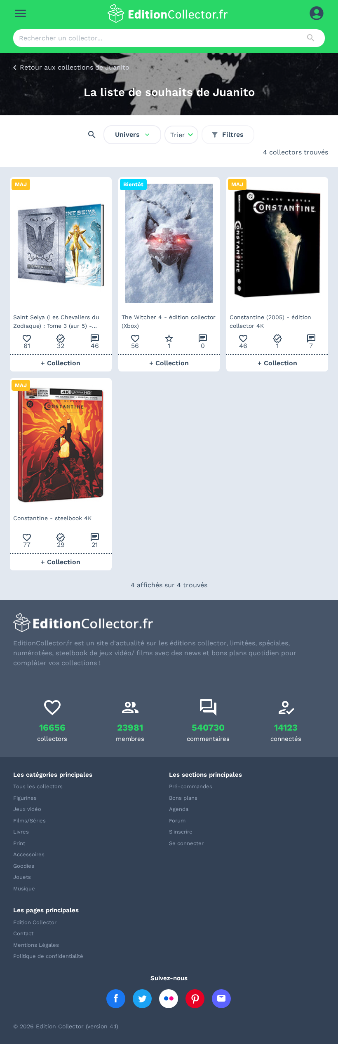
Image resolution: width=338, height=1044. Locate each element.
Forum (177, 820)
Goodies (23, 866)
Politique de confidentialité (48, 956)
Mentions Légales (36, 945)
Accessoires (29, 854)
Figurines (25, 798)
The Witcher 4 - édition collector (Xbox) (169, 321)
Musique (24, 888)
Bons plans (183, 798)
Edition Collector (34, 922)
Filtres (233, 134)
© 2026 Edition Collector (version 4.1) (65, 1026)
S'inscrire (180, 832)
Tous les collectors (38, 786)
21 (95, 541)
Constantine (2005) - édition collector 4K (270, 321)
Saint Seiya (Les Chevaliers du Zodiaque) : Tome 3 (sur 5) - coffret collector (56, 322)
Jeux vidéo (27, 809)
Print (19, 843)
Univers (127, 134)
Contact (23, 933)
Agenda (178, 809)
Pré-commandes (190, 786)
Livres (21, 832)
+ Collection (60, 363)
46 (95, 342)
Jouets (22, 877)
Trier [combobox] (177, 135)
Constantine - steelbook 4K (52, 518)
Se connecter (186, 843)
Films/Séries (29, 820)
